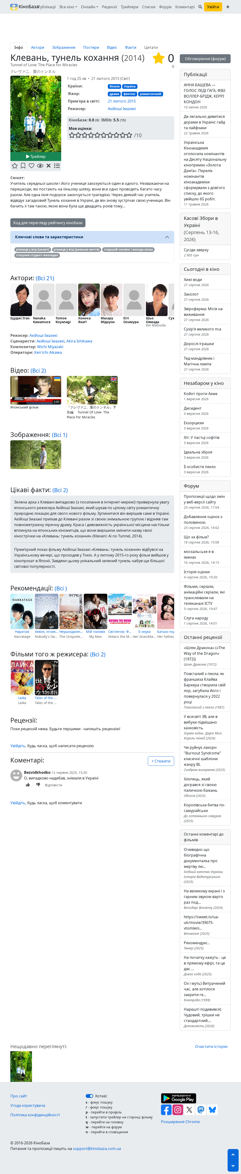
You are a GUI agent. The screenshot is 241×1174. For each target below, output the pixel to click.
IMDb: (106, 120)
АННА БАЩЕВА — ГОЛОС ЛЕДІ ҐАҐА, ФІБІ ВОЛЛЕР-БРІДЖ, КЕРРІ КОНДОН (204, 95)
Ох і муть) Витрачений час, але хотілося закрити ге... (204, 991)
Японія (115, 86)
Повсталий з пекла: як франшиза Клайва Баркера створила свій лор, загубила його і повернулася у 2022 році (204, 690)
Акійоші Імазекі (122, 108)
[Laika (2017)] (22, 677)
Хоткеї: (101, 1096)
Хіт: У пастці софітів (201, 440)
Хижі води (196, 282)
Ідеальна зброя (198, 454)
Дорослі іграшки (199, 346)
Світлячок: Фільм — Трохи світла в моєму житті (120, 631)
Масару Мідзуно (108, 320)
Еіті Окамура (131, 320)
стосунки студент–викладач (37, 255)
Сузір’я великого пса (202, 331)
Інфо (18, 47)
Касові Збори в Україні (201, 229)
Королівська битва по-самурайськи (204, 812)
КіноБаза (24, 6)
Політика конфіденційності (35, 1114)
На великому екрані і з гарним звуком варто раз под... (204, 899)
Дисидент (196, 411)
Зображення (63, 47)
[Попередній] (7, 114)
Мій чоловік (95, 631)
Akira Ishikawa (79, 341)
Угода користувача (27, 1105)
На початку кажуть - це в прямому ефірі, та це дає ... (205, 965)
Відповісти (53, 785)
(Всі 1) (59, 435)
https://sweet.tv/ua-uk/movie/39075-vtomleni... (201, 925)
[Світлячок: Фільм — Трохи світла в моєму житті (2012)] (120, 611)
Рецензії (109, 6)
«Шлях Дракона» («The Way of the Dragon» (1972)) (204, 656)
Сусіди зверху (196, 252)
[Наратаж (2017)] (22, 611)
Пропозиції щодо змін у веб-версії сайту (204, 502)
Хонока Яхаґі (84, 320)
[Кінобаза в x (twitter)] (190, 1109)
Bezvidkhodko (37, 772)
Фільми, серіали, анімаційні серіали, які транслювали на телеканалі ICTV (204, 597)
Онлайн (88, 6)
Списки (148, 6)
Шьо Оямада (152, 320)
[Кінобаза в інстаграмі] (178, 1109)
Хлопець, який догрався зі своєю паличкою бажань (200, 787)
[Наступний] (64, 114)
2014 (133, 58)
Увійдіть (17, 745)
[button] (14, 166)
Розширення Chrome (180, 1121)
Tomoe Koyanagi (63, 320)
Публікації (46, 6)
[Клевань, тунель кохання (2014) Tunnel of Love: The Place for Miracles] (35, 114)
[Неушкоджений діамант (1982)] (71, 611)
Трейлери (129, 6)
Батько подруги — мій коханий (169, 631)
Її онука (144, 631)
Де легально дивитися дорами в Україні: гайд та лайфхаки (204, 124)
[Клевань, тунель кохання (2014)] (21, 1066)
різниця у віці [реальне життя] (76, 249)
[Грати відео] (35, 389)
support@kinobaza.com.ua (97, 1148)
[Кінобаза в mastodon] (201, 1109)
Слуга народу (200, 620)
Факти (130, 47)
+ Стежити (161, 761)
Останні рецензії (203, 637)
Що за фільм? (201, 539)
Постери (91, 47)
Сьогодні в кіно (201, 269)
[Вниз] (233, 1166)
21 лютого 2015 (122, 101)
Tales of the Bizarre (46, 698)
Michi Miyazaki (50, 346)
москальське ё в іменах (201, 557)
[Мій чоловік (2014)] (95, 611)
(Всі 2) (38, 370)
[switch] (89, 1096)
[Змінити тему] (228, 7)
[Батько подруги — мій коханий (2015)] (169, 611)
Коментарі (185, 6)
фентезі (129, 94)
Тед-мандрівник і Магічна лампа (199, 363)
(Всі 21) (45, 278)
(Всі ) (61, 588)
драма (114, 94)
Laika (22, 698)
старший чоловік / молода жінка (128, 249)
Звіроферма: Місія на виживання (203, 314)
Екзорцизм (196, 425)
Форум (165, 6)
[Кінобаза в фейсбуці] (167, 1109)
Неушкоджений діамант (71, 631)
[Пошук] (200, 7)
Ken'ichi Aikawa (48, 352)
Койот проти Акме (200, 396)
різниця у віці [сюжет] (32, 249)
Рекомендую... (197, 945)
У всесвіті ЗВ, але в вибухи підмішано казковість (203, 727)
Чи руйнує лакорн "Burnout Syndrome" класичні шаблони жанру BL (204, 758)
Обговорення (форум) (205, 58)
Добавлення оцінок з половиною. (203, 522)
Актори (37, 47)
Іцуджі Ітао (20, 318)
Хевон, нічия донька (46, 631)
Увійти (213, 6)
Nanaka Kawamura (41, 320)
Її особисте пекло (200, 469)
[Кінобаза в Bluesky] (212, 1109)
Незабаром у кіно (204, 383)
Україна (130, 86)
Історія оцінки (200, 574)
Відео (112, 47)
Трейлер (37, 156)
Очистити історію (211, 1046)
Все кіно (67, 6)
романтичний (150, 94)
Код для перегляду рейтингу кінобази (47, 222)
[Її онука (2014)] (144, 611)
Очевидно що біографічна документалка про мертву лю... (204, 865)
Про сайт (18, 1096)
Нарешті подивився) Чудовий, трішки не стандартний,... (202, 1017)
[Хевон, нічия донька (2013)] (46, 611)
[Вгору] (233, 1154)
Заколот (196, 297)
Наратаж (22, 631)
